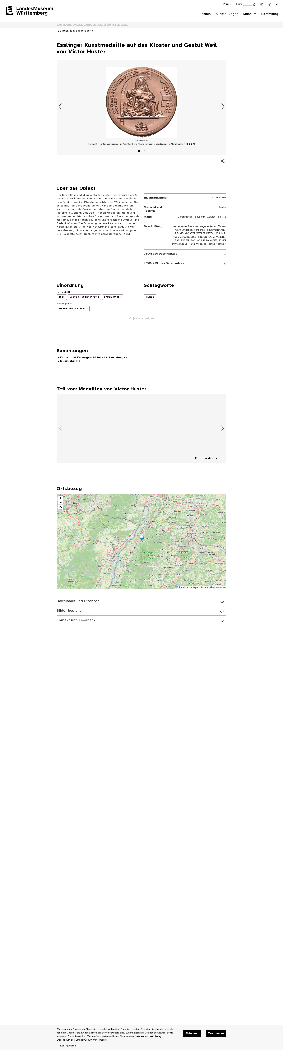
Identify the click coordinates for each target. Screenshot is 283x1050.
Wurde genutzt (65, 303)
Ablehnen (191, 1033)
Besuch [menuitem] (205, 14)
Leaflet (184, 587)
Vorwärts (222, 106)
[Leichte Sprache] (261, 4)
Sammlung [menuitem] (269, 14)
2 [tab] (144, 151)
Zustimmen (216, 1033)
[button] (141, 538)
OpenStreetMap (204, 587)
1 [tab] (139, 151)
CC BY (190, 144)
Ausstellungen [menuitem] (227, 14)
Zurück (60, 106)
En (277, 4)
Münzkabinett (70, 361)
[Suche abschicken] (254, 4)
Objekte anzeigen (141, 318)
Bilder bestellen (70, 611)
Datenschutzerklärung (148, 1036)
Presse (227, 4)
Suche (239, 4)
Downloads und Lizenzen (78, 601)
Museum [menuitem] (250, 14)
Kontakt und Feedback (76, 620)
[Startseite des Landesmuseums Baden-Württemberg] (29, 12)
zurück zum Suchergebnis (77, 30)
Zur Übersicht (205, 458)
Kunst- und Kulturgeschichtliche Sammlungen (93, 357)
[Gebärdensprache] (269, 4)
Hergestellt (63, 292)
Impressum (63, 1040)
